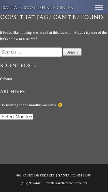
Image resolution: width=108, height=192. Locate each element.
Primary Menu (99, 7)
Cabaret (6, 78)
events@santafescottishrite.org (66, 182)
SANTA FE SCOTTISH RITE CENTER (38, 7)
